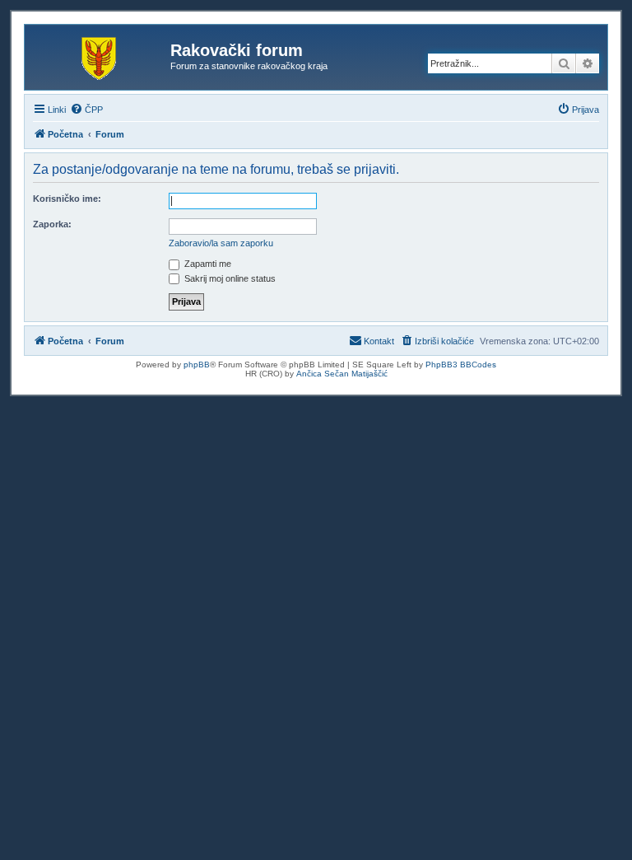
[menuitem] (86, 109)
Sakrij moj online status (229, 278)
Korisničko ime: (67, 198)
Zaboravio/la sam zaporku (221, 243)
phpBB (197, 364)
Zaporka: (52, 224)
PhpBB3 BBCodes (460, 364)
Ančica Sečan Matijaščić (342, 373)
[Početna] (99, 55)
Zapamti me (206, 264)
